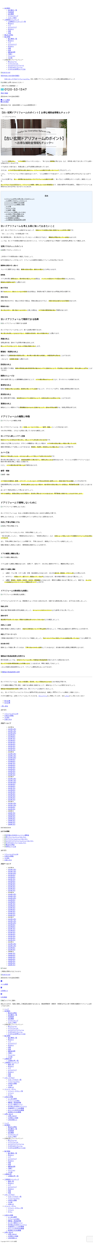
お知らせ (8, 719)
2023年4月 (11, 794)
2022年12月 (12, 803)
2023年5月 (11, 792)
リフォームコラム (11, 713)
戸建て (10, 54)
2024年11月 (12, 756)
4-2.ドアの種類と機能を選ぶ (14, 216)
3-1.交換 (7, 206)
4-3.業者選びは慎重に (12, 218)
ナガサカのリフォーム (15, 67)
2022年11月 (12, 805)
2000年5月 (11, 817)
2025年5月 (11, 742)
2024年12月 (12, 754)
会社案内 (7, 8)
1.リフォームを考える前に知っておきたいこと (19, 199)
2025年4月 (11, 744)
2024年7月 (11, 763)
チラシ (10, 1095)
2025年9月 (11, 735)
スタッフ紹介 (12, 18)
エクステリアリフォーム (16, 65)
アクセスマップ (13, 16)
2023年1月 (11, 799)
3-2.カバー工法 (9, 208)
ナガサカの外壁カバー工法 (16, 69)
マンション (11, 56)
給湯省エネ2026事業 (14, 1112)
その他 (10, 58)
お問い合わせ (8, 1114)
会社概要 (11, 14)
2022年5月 (11, 809)
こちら (67, 696)
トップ (6, 1009)
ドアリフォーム (13, 63)
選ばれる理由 (8, 35)
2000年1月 (11, 824)
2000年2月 (11, 822)
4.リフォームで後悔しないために (15, 212)
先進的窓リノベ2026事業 (16, 1108)
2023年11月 (12, 780)
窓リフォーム (12, 61)
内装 (9, 31)
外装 (9, 33)
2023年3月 (11, 796)
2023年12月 (12, 778)
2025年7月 (11, 738)
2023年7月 (11, 788)
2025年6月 (11, 740)
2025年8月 (11, 736)
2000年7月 (11, 813)
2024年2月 (11, 773)
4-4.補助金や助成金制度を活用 (15, 220)
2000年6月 (11, 815)
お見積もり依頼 (13, 1118)
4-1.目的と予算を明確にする (14, 214)
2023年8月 (11, 786)
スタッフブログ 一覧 (14, 1079)
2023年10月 (12, 782)
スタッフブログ (9, 1078)
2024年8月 (11, 761)
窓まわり (11, 23)
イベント (11, 1093)
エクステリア (12, 27)
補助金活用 (11, 52)
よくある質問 (12, 1099)
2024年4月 (11, 769)
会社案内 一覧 (12, 10)
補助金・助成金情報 (14, 1102)
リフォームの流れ (14, 1100)
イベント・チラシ (10, 1089)
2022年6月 (11, 807)
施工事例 (7, 37)
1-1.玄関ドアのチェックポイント (15, 201)
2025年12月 (12, 729)
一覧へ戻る (4, 706)
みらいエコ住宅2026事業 (16, 1110)
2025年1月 (11, 750)
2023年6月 (11, 790)
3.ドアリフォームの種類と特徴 (14, 204)
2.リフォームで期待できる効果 (14, 202)
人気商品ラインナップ (11, 19)
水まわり (11, 29)
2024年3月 (11, 771)
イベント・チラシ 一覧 (15, 1091)
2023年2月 (11, 797)
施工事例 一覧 (12, 39)
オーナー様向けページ (15, 1104)
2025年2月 (11, 748)
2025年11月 (12, 731)
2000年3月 (11, 820)
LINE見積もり (12, 1119)
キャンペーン (43, 696)
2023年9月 (11, 784)
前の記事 (7, 701)
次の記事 (7, 703)
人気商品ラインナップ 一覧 (17, 21)
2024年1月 (11, 775)
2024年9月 (11, 759)
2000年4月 (11, 818)
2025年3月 (11, 746)
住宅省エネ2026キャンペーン (17, 1106)
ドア (9, 25)
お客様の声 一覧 (13, 1060)
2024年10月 (12, 757)
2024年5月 (11, 767)
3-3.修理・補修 (9, 210)
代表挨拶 (11, 12)
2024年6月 (11, 765)
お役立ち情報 (9, 715)
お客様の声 (8, 1058)
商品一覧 (11, 1064)
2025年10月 (12, 733)
